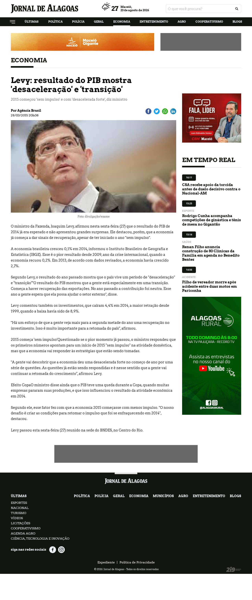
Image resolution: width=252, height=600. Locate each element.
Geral (99, 21)
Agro (182, 21)
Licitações (20, 523)
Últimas (32, 21)
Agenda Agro (23, 533)
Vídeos (17, 518)
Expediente (106, 562)
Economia (121, 21)
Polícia (78, 21)
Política (55, 21)
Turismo (18, 513)
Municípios (163, 496)
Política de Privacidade (137, 562)
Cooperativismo (209, 21)
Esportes (19, 503)
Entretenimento (154, 21)
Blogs (237, 21)
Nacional (20, 508)
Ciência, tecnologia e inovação (40, 538)
